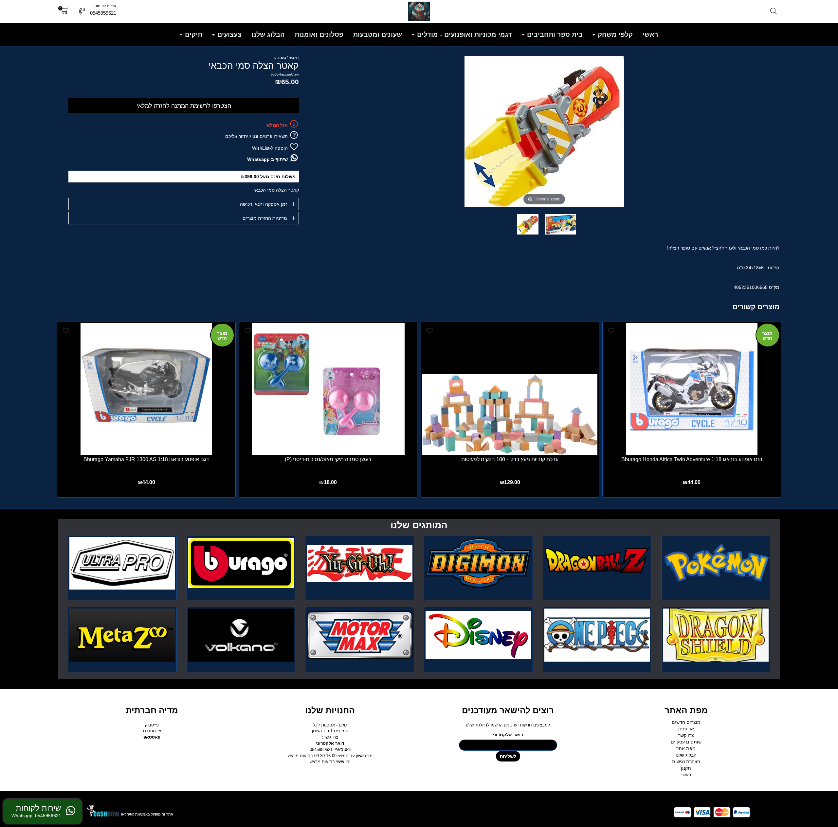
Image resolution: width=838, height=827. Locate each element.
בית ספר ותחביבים (554, 34)
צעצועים (228, 34)
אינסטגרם (152, 730)
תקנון (686, 768)
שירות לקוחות (105, 6)
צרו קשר (686, 735)
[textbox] (419, 525)
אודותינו (686, 728)
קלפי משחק (614, 34)
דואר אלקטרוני (508, 734)
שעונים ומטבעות (377, 34)
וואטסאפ (151, 737)
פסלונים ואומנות (319, 34)
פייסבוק (152, 725)
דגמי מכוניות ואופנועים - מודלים (463, 34)
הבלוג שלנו (268, 34)
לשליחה (508, 756)
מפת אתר (686, 748)
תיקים (192, 34)
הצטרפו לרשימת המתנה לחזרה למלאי (184, 106)
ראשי (650, 34)
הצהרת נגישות (686, 761)
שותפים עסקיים (686, 741)
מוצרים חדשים (686, 722)
